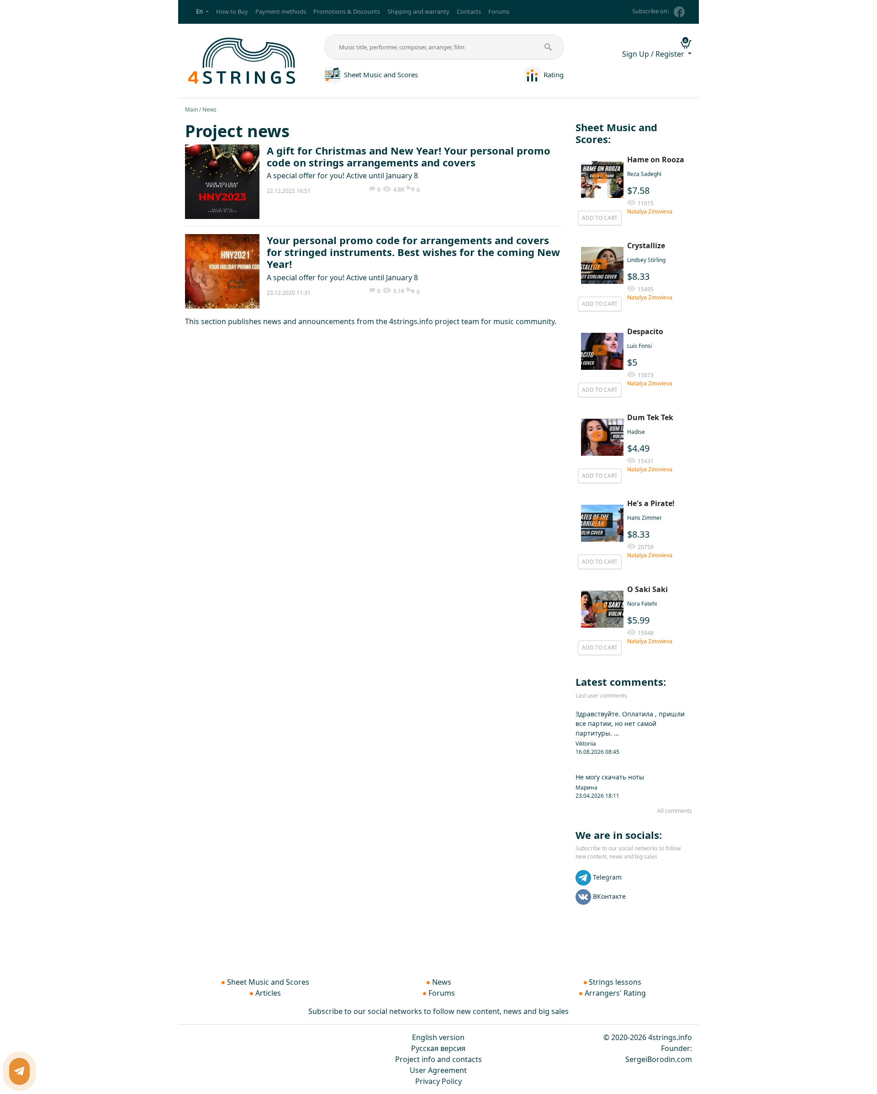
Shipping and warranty (418, 11)
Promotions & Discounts (346, 11)
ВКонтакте (609, 896)
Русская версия (438, 1048)
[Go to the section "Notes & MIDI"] (332, 74)
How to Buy (232, 11)
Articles (268, 993)
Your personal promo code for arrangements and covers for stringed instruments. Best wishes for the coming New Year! (413, 252)
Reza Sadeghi (644, 174)
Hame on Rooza (655, 160)
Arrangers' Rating (615, 993)
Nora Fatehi (642, 604)
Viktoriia (586, 743)
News (441, 982)
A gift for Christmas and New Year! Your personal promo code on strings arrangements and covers (408, 156)
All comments (674, 811)
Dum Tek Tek (650, 417)
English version (438, 1037)
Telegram (607, 877)
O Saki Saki (647, 589)
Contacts (469, 11)
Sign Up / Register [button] (654, 54)
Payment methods (280, 11)
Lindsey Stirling (646, 260)
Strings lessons (615, 982)
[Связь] (19, 1071)
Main (191, 109)
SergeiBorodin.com (658, 1059)
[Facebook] (679, 11)
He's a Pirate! (651, 503)
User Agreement (438, 1070)
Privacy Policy (438, 1081)
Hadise (636, 432)
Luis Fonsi (639, 346)
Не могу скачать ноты (610, 777)
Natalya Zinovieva (649, 211)
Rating (554, 74)
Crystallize (646, 245)
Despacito (645, 331)
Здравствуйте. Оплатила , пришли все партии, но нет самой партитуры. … (630, 723)
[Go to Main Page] (242, 60)
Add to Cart (600, 218)
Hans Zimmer (644, 518)
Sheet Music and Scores (381, 74)
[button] (202, 12)
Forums (498, 11)
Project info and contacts (438, 1059)
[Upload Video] (599, 179)
